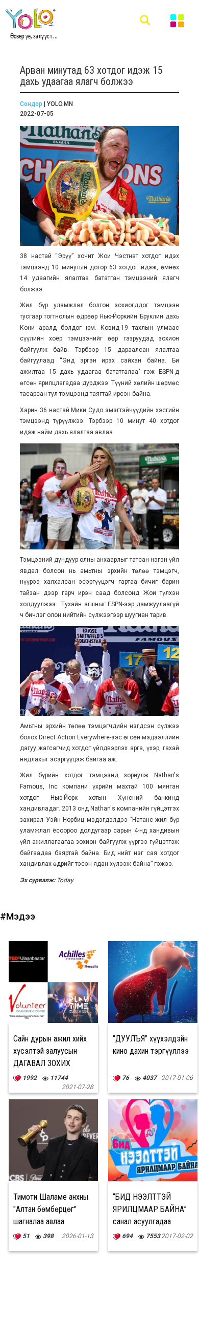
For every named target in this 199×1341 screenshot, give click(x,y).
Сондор (31, 104)
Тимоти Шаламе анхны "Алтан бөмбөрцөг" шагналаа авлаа (50, 1209)
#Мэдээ (17, 916)
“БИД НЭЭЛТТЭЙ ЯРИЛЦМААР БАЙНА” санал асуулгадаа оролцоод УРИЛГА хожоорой (150, 1221)
